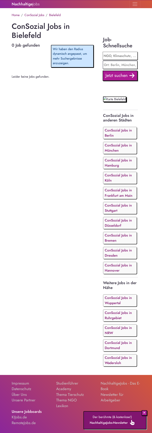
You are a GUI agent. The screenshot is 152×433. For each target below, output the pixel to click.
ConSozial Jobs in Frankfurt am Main (118, 193)
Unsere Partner (23, 400)
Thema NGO (66, 400)
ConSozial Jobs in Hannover (118, 268)
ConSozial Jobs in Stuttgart (118, 208)
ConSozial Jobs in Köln (118, 178)
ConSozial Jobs (34, 15)
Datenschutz (21, 389)
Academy (63, 389)
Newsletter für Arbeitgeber (112, 397)
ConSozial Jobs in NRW (118, 330)
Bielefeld (55, 15)
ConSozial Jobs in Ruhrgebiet (118, 315)
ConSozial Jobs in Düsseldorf (118, 223)
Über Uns (19, 394)
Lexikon (62, 406)
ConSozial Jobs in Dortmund (118, 345)
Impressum (20, 383)
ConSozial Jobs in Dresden (118, 253)
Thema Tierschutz (70, 394)
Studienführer (67, 383)
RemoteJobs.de (24, 423)
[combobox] (120, 65)
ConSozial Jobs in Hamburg (118, 163)
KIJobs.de (19, 417)
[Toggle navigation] (134, 4)
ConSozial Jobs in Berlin (118, 133)
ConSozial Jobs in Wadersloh (118, 360)
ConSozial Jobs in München (118, 148)
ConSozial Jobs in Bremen (118, 238)
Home (16, 15)
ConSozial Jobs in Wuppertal (118, 300)
